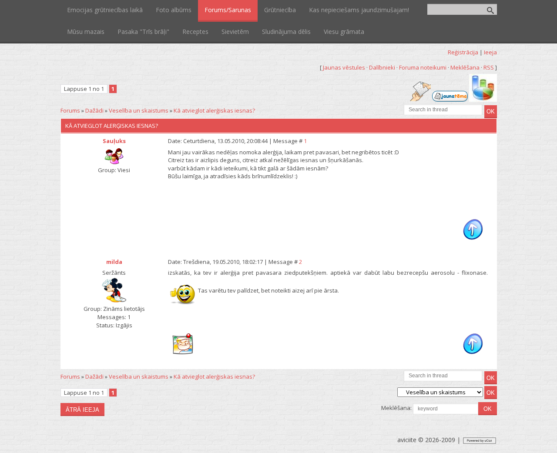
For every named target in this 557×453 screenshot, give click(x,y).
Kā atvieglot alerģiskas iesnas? (214, 110)
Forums (70, 110)
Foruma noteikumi (422, 67)
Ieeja (490, 52)
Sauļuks (114, 141)
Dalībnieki (382, 67)
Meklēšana (465, 67)
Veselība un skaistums (138, 110)
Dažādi (94, 110)
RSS (488, 67)
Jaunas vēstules (344, 67)
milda (114, 262)
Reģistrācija (463, 52)
